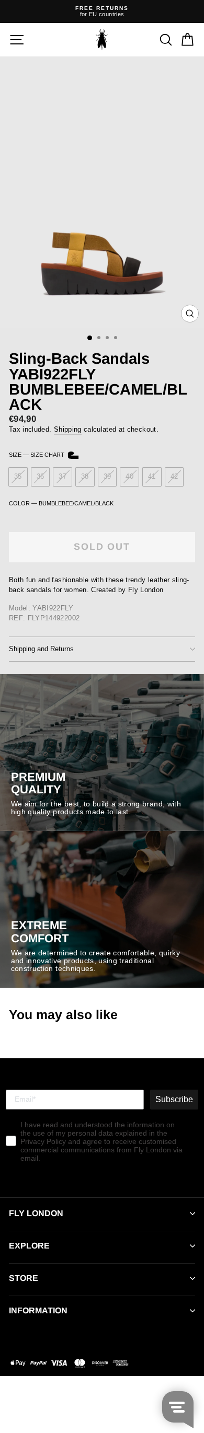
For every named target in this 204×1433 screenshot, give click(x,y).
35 (18, 476)
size (37, 455)
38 (85, 476)
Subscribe (174, 1099)
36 (40, 476)
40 (129, 476)
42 (174, 476)
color (61, 503)
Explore (29, 1245)
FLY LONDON (36, 1213)
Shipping (68, 429)
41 (152, 476)
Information (38, 1310)
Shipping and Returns (41, 649)
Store (23, 1278)
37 (62, 476)
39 (107, 476)
